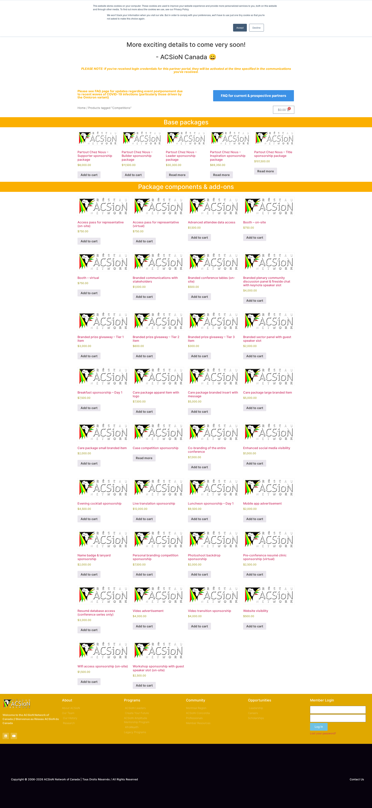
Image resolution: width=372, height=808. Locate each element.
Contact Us (357, 779)
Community (195, 700)
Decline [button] (256, 27)
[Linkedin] (6, 736)
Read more (177, 175)
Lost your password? (323, 733)
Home (82, 108)
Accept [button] (240, 27)
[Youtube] (14, 736)
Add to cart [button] (89, 175)
